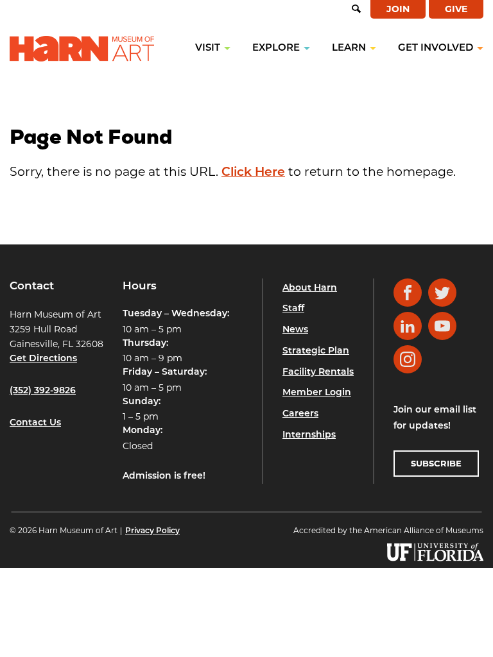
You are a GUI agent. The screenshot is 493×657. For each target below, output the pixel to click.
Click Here (253, 173)
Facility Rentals (318, 372)
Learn (349, 48)
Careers (300, 414)
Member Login (316, 393)
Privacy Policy (152, 531)
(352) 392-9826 (43, 391)
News (295, 330)
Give (456, 9)
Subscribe (436, 463)
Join (398, 9)
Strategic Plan (315, 351)
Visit (207, 48)
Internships (309, 435)
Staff (293, 309)
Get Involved (435, 48)
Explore (276, 48)
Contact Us (35, 423)
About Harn (309, 288)
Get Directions (43, 359)
